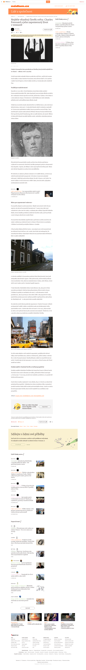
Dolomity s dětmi (57, 647)
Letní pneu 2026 (68, 639)
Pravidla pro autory (57, 660)
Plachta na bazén (31, 652)
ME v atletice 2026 (36, 644)
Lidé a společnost (16, 191)
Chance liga (35, 639)
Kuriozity (35, 426)
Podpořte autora (47, 29)
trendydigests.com (27, 396)
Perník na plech (46, 647)
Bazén (26, 652)
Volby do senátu (14, 645)
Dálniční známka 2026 (69, 640)
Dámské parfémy (40, 653)
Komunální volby (14, 647)
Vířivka (65, 652)
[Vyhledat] (48, 2)
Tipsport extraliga (36, 642)
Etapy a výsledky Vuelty (26, 640)
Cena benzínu (49, 650)
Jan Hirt (23, 642)
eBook (14, 32)
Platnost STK (67, 647)
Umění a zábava (60, 42)
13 (22, 32)
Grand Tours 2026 (25, 647)
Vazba (31, 426)
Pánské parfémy (68, 653)
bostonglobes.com (39, 396)
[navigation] (2, 2)
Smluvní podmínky (31, 660)
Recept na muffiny (46, 640)
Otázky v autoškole (68, 645)
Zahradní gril (61, 652)
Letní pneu (46, 653)
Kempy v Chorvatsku (58, 639)
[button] (32, 50)
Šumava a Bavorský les (58, 642)
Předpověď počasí (37, 650)
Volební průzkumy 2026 (15, 640)
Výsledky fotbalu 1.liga (37, 640)
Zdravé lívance (46, 642)
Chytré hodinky (61, 653)
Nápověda (38, 660)
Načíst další (27, 608)
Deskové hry (51, 653)
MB (11, 526)
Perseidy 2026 (43, 650)
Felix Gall (23, 645)
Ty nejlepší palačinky (47, 639)
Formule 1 (34, 645)
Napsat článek (45, 406)
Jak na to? (28, 444)
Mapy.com (31, 650)
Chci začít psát (18, 444)
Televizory (56, 653)
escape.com (18, 396)
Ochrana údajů (49, 660)
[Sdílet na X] (52, 421)
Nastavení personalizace (42, 662)
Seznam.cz (82, 1)
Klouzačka (46, 652)
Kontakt (43, 660)
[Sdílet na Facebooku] (50, 421)
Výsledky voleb (13, 642)
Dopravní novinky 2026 (69, 642)
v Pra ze (13, 572)
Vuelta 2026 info (25, 639)
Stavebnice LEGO (33, 653)
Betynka (13, 549)
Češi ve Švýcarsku (57, 644)
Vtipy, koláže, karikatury (18, 586)
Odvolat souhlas (65, 660)
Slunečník (42, 652)
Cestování (58, 23)
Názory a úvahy (15, 563)
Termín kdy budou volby (15, 644)
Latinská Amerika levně (58, 645)
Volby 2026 (13, 639)
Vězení (21, 426)
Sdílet (18, 32)
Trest (28, 426)
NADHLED (13, 583)
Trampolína (37, 652)
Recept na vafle (46, 645)
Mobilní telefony (26, 653)
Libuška (13, 537)
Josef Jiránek (14, 596)
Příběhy (13, 528)
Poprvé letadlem (57, 640)
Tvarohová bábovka (46, 644)
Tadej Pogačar (24, 644)
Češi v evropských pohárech (58, 650)
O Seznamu (23, 660)
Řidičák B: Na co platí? (69, 644)
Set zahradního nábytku (53, 652)
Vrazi (25, 426)
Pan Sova (17, 28)
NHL (33, 647)
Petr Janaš (16, 560)
